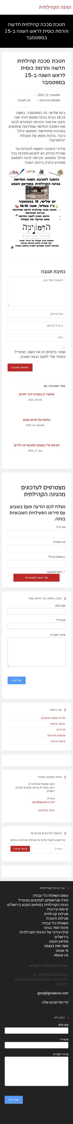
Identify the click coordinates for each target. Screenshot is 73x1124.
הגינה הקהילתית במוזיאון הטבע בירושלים (37, 905)
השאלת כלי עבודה (55, 923)
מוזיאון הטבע (58, 941)
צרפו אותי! (20, 848)
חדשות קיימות (58, 723)
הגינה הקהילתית (55, 7)
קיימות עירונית (57, 741)
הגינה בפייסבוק (46, 810)
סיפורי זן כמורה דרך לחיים (36, 394)
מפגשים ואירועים (50, 100)
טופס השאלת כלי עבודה (50, 896)
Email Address (56, 556)
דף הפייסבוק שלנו (55, 1002)
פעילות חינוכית (57, 918)
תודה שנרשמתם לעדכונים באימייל (43, 900)
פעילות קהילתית (56, 914)
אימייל (60, 620)
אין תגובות (24, 100)
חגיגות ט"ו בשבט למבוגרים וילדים (36, 445)
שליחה (17, 680)
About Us (61, 955)
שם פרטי (60, 527)
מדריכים (61, 729)
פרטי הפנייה (57, 634)
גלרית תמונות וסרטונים (53, 718)
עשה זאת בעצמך (56, 946)
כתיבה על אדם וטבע (36, 420)
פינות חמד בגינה (56, 928)
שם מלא (60, 605)
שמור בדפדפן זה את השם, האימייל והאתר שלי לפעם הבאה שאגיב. (40, 354)
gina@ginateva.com (43, 802)
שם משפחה (59, 541)
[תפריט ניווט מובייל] (3, 7)
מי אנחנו (62, 951)
